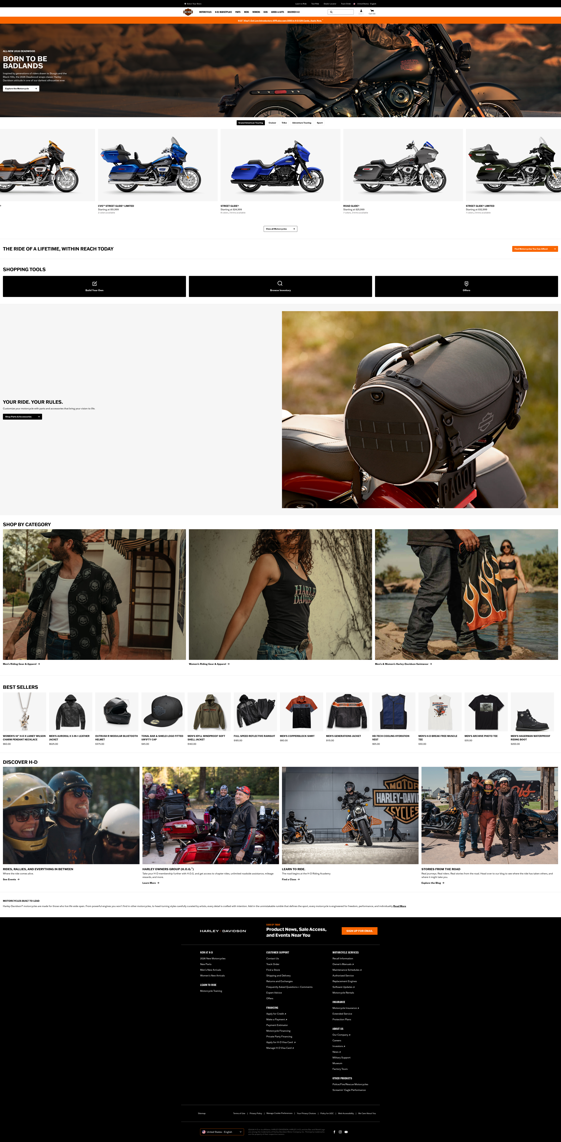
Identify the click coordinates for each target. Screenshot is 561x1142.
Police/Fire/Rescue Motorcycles (350, 1084)
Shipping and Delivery (278, 975)
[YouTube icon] (346, 1132)
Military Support (341, 1057)
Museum (337, 1063)
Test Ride (315, 4)
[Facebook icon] (334, 1132)
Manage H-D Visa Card (279, 1047)
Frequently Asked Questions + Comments (289, 986)
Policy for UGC (327, 1113)
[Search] (341, 12)
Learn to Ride (301, 4)
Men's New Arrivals (210, 969)
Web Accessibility (346, 1113)
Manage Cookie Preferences (279, 1113)
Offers (269, 998)
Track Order (346, 4)
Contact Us (272, 958)
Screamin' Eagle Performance (349, 1090)
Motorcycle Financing (278, 1030)
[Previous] (6, 172)
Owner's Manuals (342, 964)
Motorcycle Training (211, 990)
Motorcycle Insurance (345, 1008)
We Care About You (367, 1113)
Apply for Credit (275, 1013)
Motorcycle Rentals (343, 992)
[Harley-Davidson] (231, 931)
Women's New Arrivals (212, 975)
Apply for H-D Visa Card (279, 1042)
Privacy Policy (256, 1113)
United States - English (366, 4)
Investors (338, 1046)
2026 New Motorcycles (212, 958)
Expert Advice (274, 992)
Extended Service (342, 1013)
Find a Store (273, 969)
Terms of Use (239, 1113)
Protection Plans (342, 1019)
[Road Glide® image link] (403, 165)
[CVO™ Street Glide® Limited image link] (158, 165)
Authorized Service (343, 975)
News (335, 1051)
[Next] (555, 172)
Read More (399, 906)
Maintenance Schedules (346, 969)
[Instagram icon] (340, 1132)
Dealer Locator (330, 4)
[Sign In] (361, 12)
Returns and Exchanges (279, 981)
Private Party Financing (279, 1036)
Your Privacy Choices (306, 1113)
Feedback (558, 538)
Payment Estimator (277, 1025)
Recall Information (343, 958)
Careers (337, 1040)
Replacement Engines (345, 981)
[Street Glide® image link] (280, 165)
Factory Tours (340, 1068)
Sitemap (202, 1113)
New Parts (205, 964)
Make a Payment (275, 1019)
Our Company (340, 1034)
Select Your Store (194, 4)
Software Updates (342, 986)
